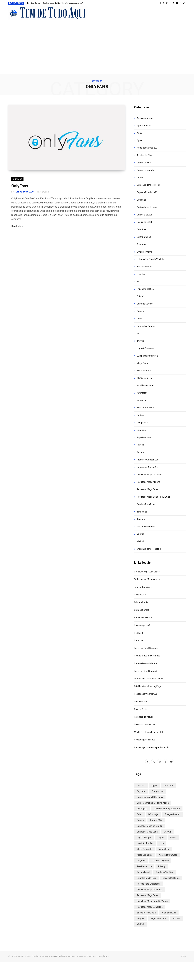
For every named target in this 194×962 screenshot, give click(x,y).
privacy (161, 866)
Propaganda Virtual (143, 717)
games (140, 820)
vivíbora (176, 918)
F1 (138, 281)
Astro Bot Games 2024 (148, 148)
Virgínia (140, 534)
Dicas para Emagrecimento (167, 808)
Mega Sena (142, 363)
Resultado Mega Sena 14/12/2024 (153, 497)
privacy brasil (143, 872)
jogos (161, 837)
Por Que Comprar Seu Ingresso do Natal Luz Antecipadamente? (55, 3)
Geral (139, 318)
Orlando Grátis (141, 602)
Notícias (140, 415)
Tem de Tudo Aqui (25, 192)
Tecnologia (142, 512)
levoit (173, 837)
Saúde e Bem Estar (146, 504)
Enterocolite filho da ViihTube (151, 259)
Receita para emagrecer (148, 884)
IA (138, 333)
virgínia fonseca (158, 918)
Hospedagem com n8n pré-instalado (151, 747)
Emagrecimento (144, 252)
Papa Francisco (144, 437)
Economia (141, 244)
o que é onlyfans (160, 860)
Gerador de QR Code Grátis (147, 571)
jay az (167, 832)
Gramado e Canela (146, 326)
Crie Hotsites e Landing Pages (148, 686)
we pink (140, 924)
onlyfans (141, 860)
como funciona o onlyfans (150, 797)
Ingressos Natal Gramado (146, 648)
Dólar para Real (144, 237)
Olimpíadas (142, 422)
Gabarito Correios (145, 304)
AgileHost (104, 956)
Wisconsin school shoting (149, 549)
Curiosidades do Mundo (148, 207)
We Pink (140, 541)
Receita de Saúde (171, 878)
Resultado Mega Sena (147, 489)
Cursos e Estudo (144, 214)
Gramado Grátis (141, 610)
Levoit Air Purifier (145, 843)
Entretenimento (144, 266)
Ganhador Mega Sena (147, 832)
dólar (139, 814)
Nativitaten (142, 393)
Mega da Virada (144, 849)
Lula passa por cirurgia (147, 356)
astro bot (168, 785)
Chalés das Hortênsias (144, 724)
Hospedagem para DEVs (145, 694)
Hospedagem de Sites (144, 739)
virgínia (140, 918)
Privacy (140, 452)
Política (140, 445)
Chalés (140, 177)
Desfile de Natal (144, 222)
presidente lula (144, 866)
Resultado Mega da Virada (149, 474)
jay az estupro (144, 837)
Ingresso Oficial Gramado (146, 671)
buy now (141, 791)
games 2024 (156, 820)
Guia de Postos (141, 709)
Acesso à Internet (145, 118)
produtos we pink (164, 872)
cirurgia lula (158, 791)
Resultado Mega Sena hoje (150, 907)
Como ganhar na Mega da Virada (153, 803)
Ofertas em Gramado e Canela (148, 678)
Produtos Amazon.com (148, 459)
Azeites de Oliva (144, 155)
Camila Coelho (144, 162)
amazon (141, 785)
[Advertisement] (97, 51)
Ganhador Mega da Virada (149, 826)
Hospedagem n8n (142, 625)
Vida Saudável (169, 912)
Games (140, 311)
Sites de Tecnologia (146, 912)
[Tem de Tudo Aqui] (47, 13)
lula (162, 843)
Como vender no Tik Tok (148, 185)
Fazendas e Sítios (145, 289)
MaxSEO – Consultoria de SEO (148, 732)
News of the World (145, 407)
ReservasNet (140, 594)
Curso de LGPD (141, 701)
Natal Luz (138, 640)
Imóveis (140, 341)
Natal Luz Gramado (146, 385)
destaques (142, 808)
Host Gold (138, 633)
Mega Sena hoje (144, 855)
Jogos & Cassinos (145, 348)
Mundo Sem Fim (144, 378)
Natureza (141, 400)
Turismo (141, 519)
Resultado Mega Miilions (148, 482)
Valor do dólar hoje (146, 526)
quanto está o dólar (146, 878)
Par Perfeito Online (143, 617)
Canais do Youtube (146, 170)
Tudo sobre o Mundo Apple (147, 579)
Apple (139, 133)
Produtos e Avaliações (147, 467)
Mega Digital (56, 956)
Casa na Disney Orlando (145, 663)
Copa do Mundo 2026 (147, 192)
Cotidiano (141, 200)
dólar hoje (153, 814)
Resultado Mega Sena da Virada (152, 901)
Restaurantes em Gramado (147, 655)
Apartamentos (144, 125)
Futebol (140, 296)
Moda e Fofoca (144, 370)
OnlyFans (17, 179)
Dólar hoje (141, 229)
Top (184, 956)
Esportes (141, 274)
